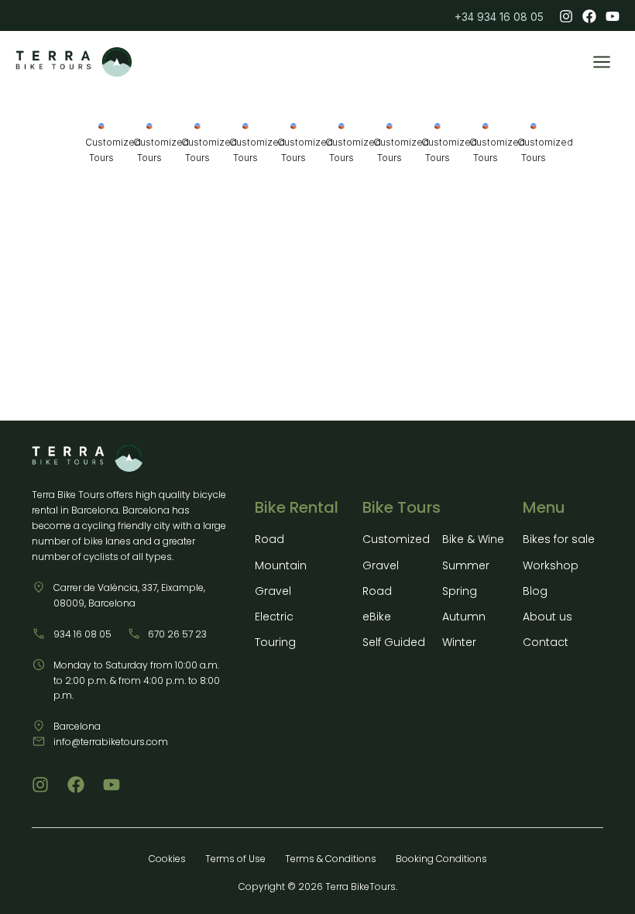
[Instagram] (566, 16)
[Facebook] (589, 16)
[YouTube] (613, 16)
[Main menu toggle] (602, 62)
